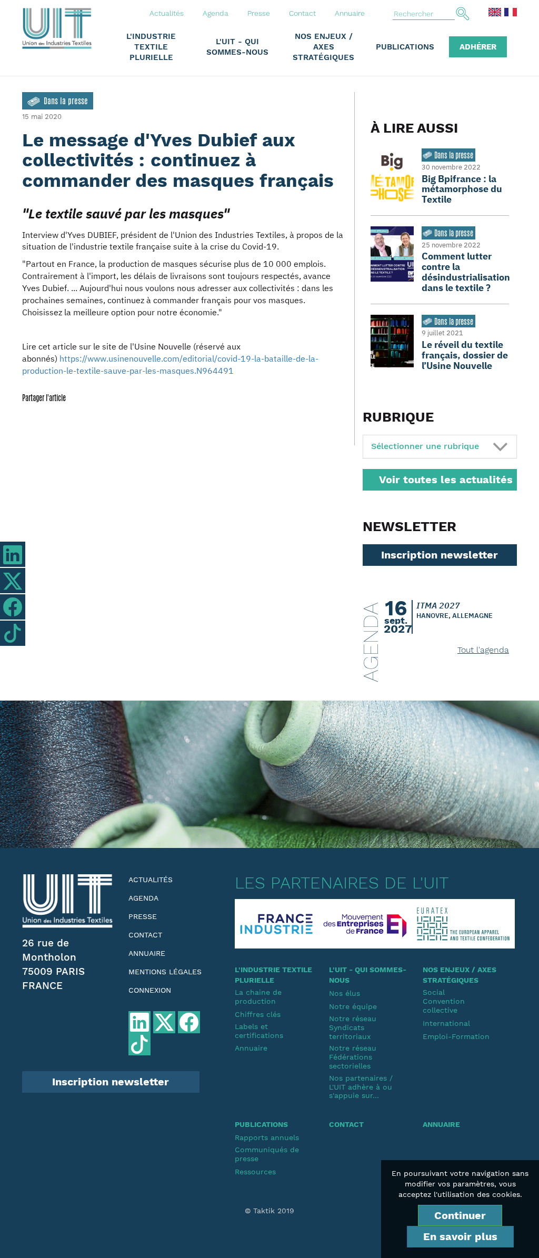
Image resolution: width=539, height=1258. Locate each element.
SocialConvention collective (444, 1001)
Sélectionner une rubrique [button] (425, 446)
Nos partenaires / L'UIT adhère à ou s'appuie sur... (361, 1087)
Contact (302, 13)
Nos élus (344, 993)
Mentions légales (165, 971)
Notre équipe (353, 1006)
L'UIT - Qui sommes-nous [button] (237, 47)
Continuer (460, 1215)
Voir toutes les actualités (446, 479)
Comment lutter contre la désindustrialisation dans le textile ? (466, 271)
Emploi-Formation (456, 1036)
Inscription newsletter (439, 554)
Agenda (215, 13)
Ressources (255, 1171)
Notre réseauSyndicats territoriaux (352, 1027)
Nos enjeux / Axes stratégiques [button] (323, 47)
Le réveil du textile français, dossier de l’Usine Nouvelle (465, 355)
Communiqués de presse (267, 1154)
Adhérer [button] (478, 47)
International (446, 1023)
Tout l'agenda (483, 650)
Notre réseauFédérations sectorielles (352, 1057)
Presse (258, 13)
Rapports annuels (267, 1137)
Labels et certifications (259, 1031)
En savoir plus (460, 1236)
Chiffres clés (258, 1014)
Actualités (166, 13)
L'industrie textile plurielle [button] (151, 47)
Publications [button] (405, 47)
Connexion (149, 990)
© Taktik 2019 (269, 1210)
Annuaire (350, 13)
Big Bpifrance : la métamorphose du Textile (462, 189)
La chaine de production (258, 996)
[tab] (439, 446)
